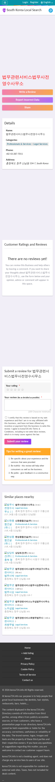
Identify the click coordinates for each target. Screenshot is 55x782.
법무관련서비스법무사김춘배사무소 (32, 585)
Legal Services (40, 144)
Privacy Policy (27, 664)
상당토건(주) (21, 553)
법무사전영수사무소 (25, 505)
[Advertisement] (27, 45)
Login (25, 2)
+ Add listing (27, 653)
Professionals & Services (19, 144)
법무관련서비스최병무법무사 (29, 618)
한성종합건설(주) (23, 537)
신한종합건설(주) (23, 521)
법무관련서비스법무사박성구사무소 (32, 569)
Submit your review (17, 441)
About (27, 659)
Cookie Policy (27, 669)
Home (28, 648)
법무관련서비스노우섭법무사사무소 (32, 601)
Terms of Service (27, 675)
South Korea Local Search (24, 10)
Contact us (27, 680)
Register (34, 2)
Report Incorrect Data (27, 100)
